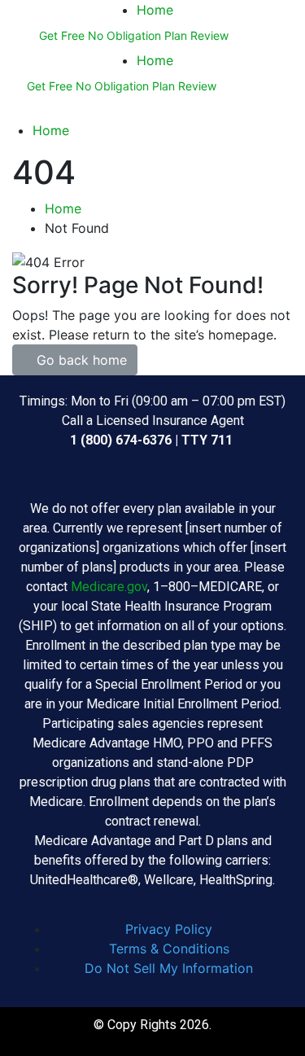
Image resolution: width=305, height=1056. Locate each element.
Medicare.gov (109, 586)
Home (155, 10)
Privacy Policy (168, 929)
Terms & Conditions (169, 948)
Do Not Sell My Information (169, 968)
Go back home (80, 360)
